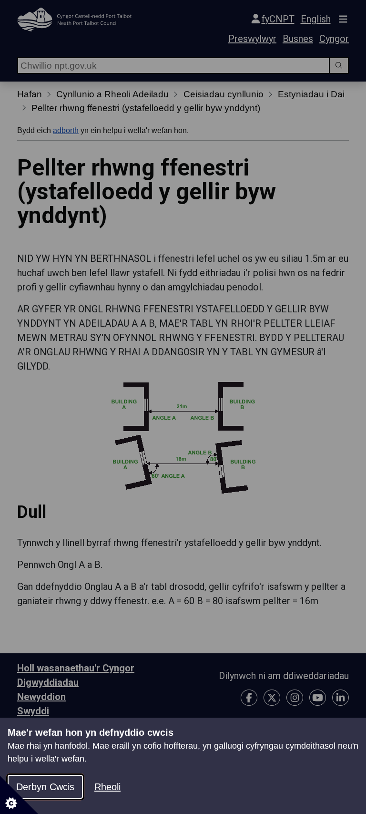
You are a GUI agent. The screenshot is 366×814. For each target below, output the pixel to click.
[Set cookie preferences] (19, 795)
